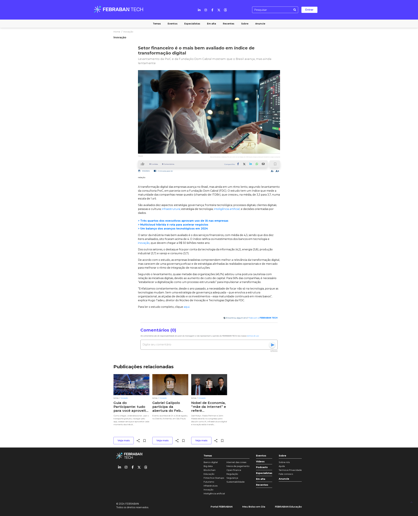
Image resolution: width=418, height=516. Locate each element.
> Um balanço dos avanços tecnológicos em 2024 (173, 228)
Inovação (128, 31)
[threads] (225, 10)
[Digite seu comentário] (206, 344)
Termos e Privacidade (290, 470)
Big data (208, 466)
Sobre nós (284, 462)
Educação (209, 474)
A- (272, 171)
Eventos (261, 455)
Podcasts (262, 467)
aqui (186, 306)
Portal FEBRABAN (222, 506)
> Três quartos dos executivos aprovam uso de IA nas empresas (183, 220)
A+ (277, 171)
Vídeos (260, 461)
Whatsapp (257, 164)
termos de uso (253, 336)
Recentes (262, 485)
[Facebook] (212, 10)
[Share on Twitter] (244, 164)
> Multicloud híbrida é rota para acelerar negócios (173, 224)
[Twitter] (219, 10)
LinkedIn (251, 164)
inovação (144, 242)
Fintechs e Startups (214, 478)
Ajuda (282, 466)
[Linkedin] (199, 10)
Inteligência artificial (214, 493)
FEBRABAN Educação (288, 506)
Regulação (232, 474)
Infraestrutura (210, 485)
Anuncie (284, 479)
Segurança (232, 478)
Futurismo (209, 481)
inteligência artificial (227, 209)
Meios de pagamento (237, 466)
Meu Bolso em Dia (253, 506)
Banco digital (211, 462)
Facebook (238, 164)
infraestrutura (171, 209)
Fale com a (263, 318)
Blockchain (210, 470)
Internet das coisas (236, 462)
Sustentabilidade (235, 481)
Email (263, 164)
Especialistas (264, 473)
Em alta (260, 479)
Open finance (233, 470)
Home (116, 31)
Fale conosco (286, 474)
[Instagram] (205, 10)
